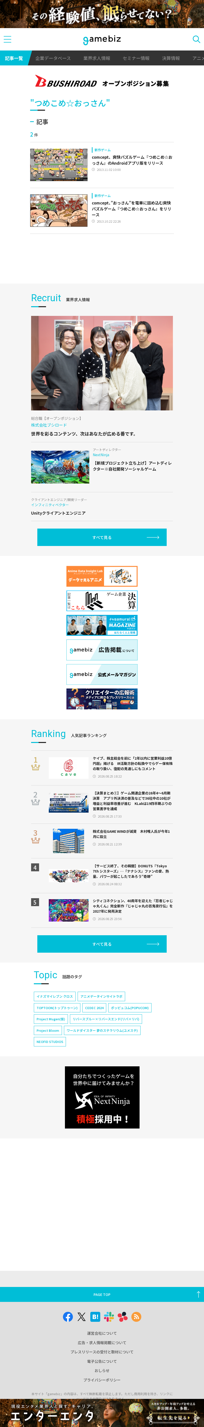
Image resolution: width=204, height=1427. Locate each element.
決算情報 (171, 58)
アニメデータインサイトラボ (101, 996)
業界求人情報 (96, 58)
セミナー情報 (136, 58)
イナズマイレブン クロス (55, 996)
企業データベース (53, 58)
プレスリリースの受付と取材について (102, 1351)
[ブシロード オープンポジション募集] (102, 81)
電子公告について (102, 1361)
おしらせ (102, 1370)
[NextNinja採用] (102, 1097)
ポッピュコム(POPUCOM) (130, 1007)
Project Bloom (48, 1030)
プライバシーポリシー (102, 1379)
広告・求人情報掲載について (102, 1342)
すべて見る (102, 537)
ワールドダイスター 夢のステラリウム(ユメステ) (102, 1030)
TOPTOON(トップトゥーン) (57, 1007)
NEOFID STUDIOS (50, 1041)
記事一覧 (14, 58)
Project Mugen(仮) (51, 1019)
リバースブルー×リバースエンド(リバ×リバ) (106, 1019)
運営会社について (102, 1333)
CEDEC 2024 (94, 1007)
